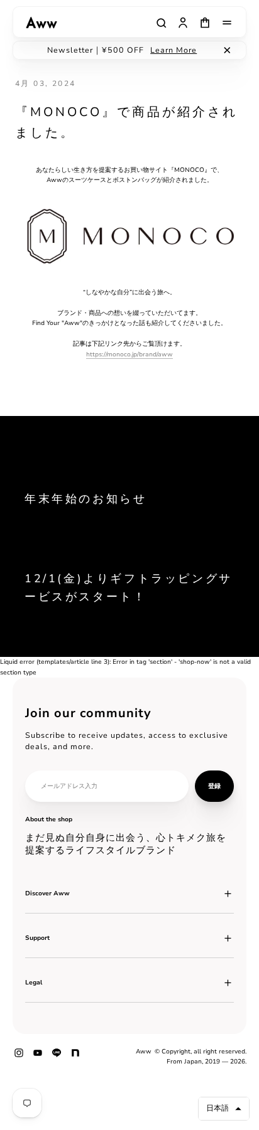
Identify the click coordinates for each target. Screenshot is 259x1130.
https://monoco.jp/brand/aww (129, 354)
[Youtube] (37, 1057)
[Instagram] (19, 1057)
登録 (214, 786)
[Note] (75, 1057)
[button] (224, 1108)
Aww (144, 1051)
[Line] (56, 1057)
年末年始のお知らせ (85, 498)
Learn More (173, 50)
